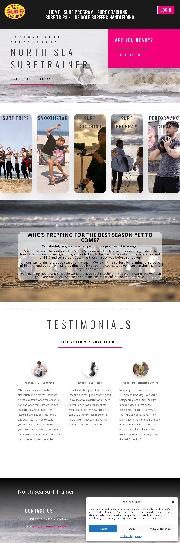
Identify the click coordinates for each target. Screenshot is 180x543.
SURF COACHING (112, 13)
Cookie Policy (126, 536)
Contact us (131, 55)
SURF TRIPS (56, 18)
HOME (54, 13)
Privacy (138, 536)
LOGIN (165, 10)
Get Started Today (32, 79)
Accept (103, 528)
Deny (132, 528)
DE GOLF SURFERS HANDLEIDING (104, 18)
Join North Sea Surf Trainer (90, 342)
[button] (173, 502)
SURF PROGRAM (79, 13)
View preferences (161, 528)
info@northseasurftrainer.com (50, 526)
